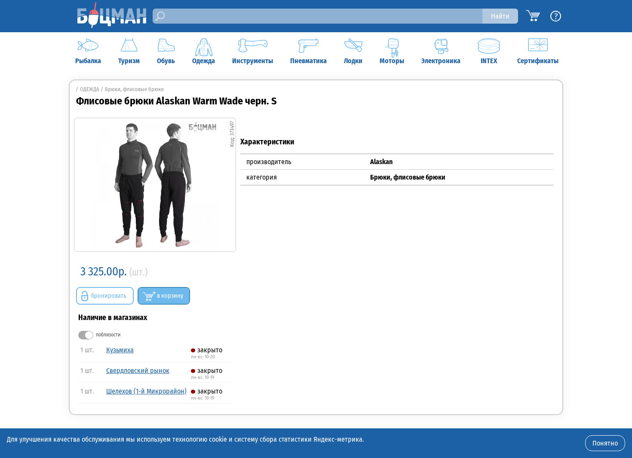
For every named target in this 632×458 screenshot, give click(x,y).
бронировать (108, 295)
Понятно (605, 443)
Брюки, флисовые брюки (134, 89)
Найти (500, 16)
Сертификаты (537, 61)
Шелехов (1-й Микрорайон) (146, 391)
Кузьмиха (120, 350)
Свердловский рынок (137, 370)
